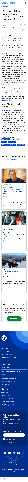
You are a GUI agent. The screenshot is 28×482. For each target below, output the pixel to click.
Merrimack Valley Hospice (9, 110)
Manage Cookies (14, 464)
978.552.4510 (5, 100)
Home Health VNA (9, 120)
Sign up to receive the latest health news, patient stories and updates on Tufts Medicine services (15, 441)
